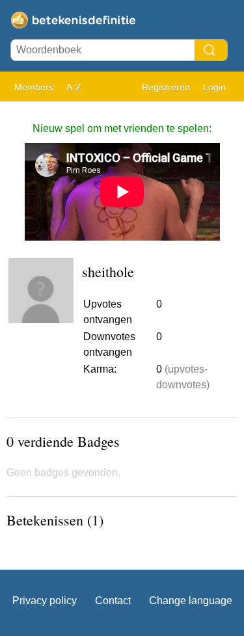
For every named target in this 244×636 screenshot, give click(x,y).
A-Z (73, 87)
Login (214, 87)
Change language (190, 600)
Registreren (166, 87)
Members (33, 87)
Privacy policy (44, 600)
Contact (113, 600)
